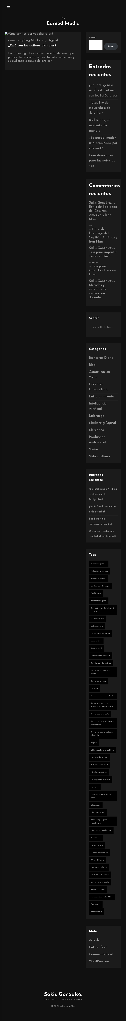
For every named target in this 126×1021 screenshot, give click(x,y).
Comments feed (101, 954)
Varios (93, 449)
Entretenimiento (101, 396)
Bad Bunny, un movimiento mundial (100, 125)
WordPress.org (99, 961)
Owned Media (97, 860)
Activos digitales (98, 564)
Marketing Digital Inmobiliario (99, 821)
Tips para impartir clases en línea (102, 270)
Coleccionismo (97, 619)
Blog (26, 40)
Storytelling (96, 912)
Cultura (94, 689)
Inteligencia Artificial (100, 780)
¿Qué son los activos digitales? (32, 45)
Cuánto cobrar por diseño (103, 696)
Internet (94, 787)
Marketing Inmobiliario (101, 830)
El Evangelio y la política (102, 750)
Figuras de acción (99, 757)
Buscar (92, 37)
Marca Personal (98, 812)
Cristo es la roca (98, 681)
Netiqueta (96, 838)
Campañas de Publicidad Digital (102, 609)
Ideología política (99, 772)
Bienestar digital (98, 601)
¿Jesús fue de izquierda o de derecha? (100, 108)
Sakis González (100, 202)
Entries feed (98, 947)
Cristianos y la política (101, 663)
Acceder (95, 940)
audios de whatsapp (100, 586)
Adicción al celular (99, 571)
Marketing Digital (44, 40)
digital (94, 743)
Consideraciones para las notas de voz (102, 161)
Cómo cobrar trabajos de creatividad (102, 723)
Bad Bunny (96, 593)
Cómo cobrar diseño (100, 714)
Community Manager (100, 634)
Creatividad (96, 648)
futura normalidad (99, 765)
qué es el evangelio (100, 882)
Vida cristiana (99, 456)
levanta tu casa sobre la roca (102, 796)
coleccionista (97, 626)
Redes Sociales (98, 890)
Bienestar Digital (101, 358)
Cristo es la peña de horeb (100, 672)
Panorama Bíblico (99, 867)
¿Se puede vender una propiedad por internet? (103, 143)
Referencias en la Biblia (102, 897)
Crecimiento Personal (100, 656)
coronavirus (96, 641)
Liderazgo (96, 416)
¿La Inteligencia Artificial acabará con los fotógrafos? (103, 90)
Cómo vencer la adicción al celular (102, 733)
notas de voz (97, 845)
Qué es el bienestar (100, 875)
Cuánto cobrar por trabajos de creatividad (102, 705)
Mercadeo (96, 430)
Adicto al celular (98, 579)
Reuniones (95, 904)
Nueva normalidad (99, 853)
